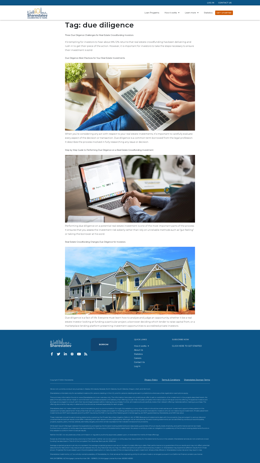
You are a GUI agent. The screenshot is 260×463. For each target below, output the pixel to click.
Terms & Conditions (171, 380)
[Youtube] (79, 354)
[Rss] (85, 354)
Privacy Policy (151, 380)
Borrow (103, 344)
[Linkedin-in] (65, 354)
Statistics (208, 13)
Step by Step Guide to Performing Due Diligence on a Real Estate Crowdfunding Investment (109, 150)
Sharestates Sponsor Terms (197, 380)
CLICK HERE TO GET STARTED (187, 346)
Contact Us (225, 2)
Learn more (190, 13)
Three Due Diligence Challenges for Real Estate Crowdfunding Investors (99, 35)
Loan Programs (151, 13)
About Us (138, 350)
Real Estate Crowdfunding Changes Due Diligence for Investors (95, 242)
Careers (137, 358)
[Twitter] (58, 354)
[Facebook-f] (51, 354)
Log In (210, 2)
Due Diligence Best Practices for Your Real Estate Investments (95, 58)
